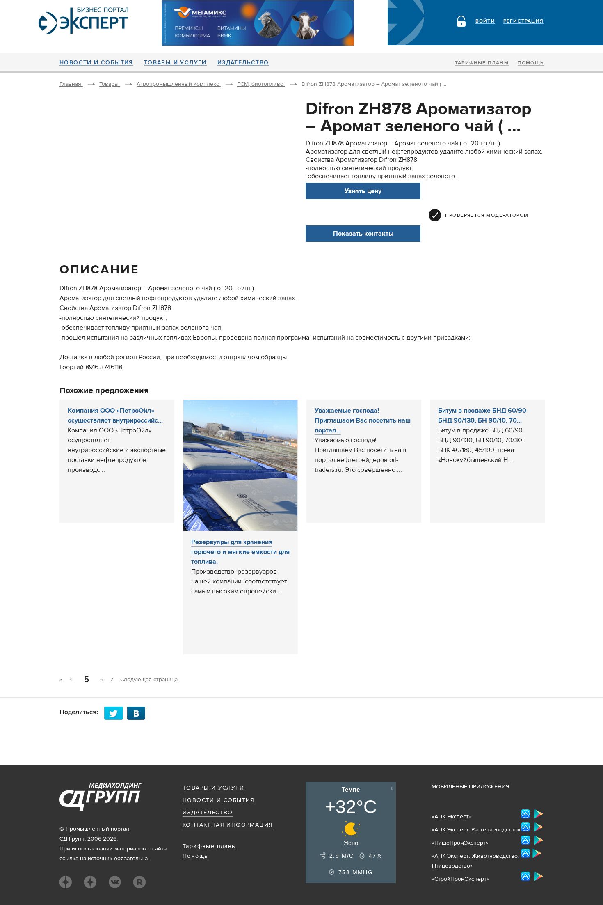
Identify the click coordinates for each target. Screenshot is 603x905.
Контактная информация (228, 825)
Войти (485, 21)
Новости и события (96, 63)
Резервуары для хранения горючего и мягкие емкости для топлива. (240, 552)
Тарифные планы (482, 63)
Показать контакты (363, 234)
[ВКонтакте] (138, 713)
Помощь (531, 63)
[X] (115, 713)
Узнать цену (363, 191)
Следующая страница (149, 679)
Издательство (243, 63)
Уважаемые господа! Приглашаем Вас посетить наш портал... (363, 420)
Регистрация (523, 21)
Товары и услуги (175, 63)
